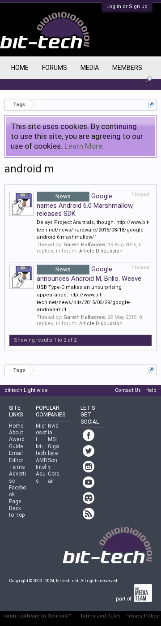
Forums (54, 67)
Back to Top (17, 511)
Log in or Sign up (127, 6)
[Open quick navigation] (151, 104)
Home (20, 67)
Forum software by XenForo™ (36, 616)
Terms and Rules (100, 616)
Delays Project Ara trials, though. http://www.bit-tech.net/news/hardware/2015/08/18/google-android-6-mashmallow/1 (93, 229)
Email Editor (16, 456)
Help (151, 390)
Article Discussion (101, 251)
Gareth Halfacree (84, 245)
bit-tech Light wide (26, 390)
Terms (17, 467)
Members (127, 67)
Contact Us (128, 390)
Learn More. (84, 145)
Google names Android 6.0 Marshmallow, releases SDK (85, 205)
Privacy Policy (142, 616)
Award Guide (17, 442)
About (16, 432)
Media (89, 67)
